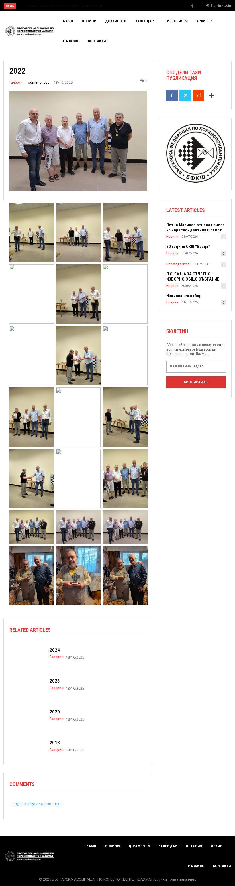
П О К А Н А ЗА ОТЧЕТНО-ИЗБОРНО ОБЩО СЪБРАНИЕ (61, 6)
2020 (55, 712)
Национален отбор (183, 295)
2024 (55, 650)
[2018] (26, 746)
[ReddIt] (198, 95)
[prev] (120, 5)
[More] (212, 95)
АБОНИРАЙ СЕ (195, 382)
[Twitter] (185, 95)
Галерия (16, 82)
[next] (129, 5)
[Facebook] (192, 6)
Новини (172, 236)
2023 (55, 681)
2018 (55, 742)
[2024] (26, 653)
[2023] (26, 684)
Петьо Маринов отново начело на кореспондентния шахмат (195, 227)
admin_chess (39, 82)
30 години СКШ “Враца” (188, 246)
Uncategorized (178, 263)
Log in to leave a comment (37, 803)
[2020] (26, 715)
